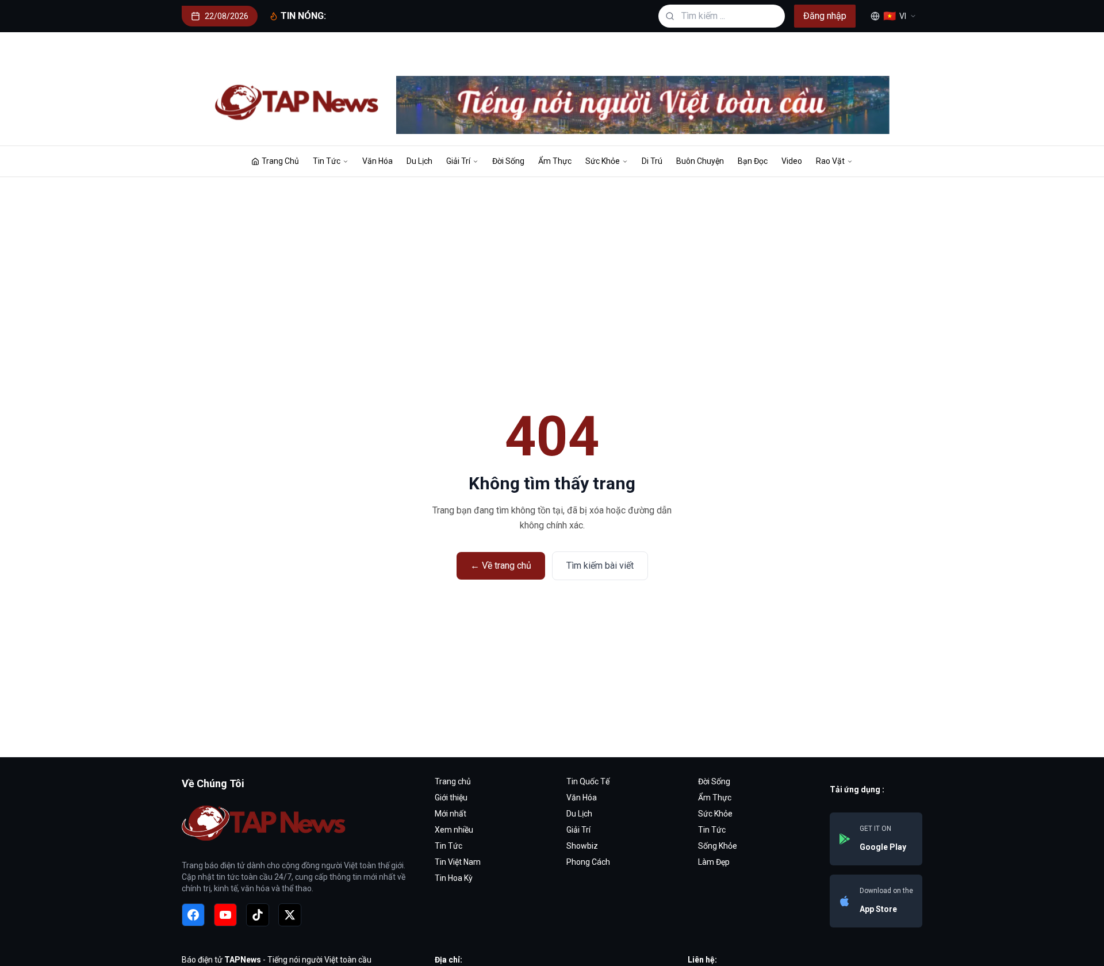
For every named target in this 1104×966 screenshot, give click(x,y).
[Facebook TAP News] (193, 914)
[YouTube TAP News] (225, 914)
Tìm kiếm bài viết (600, 565)
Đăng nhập (824, 15)
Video (791, 161)
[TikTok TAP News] (257, 914)
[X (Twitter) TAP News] (289, 914)
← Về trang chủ (500, 565)
